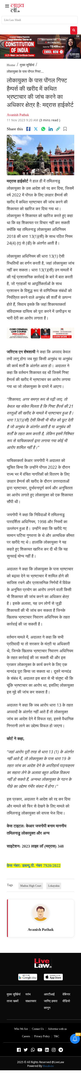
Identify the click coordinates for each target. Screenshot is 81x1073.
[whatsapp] (43, 129)
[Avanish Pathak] (40, 912)
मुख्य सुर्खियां (27, 65)
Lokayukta (53, 885)
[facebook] (28, 129)
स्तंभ (28, 994)
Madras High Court (30, 885)
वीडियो (66, 1001)
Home (11, 65)
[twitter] (36, 129)
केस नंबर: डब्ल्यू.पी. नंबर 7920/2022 (34, 865)
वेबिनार (66, 994)
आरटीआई (49, 994)
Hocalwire (48, 1066)
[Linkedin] (51, 129)
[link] (58, 129)
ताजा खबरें (12, 1001)
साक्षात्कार (30, 1001)
